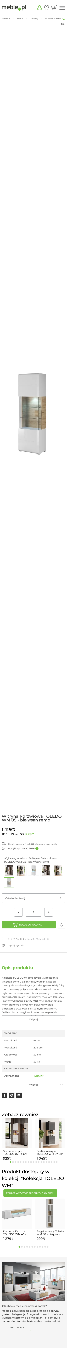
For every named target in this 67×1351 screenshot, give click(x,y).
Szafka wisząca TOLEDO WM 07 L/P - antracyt (50, 1152)
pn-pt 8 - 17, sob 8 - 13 (28, 939)
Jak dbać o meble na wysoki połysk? (24, 1306)
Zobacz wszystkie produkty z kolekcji (30, 1193)
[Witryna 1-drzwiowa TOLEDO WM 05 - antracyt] (58, 870)
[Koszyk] (54, 7)
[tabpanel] (17, 1139)
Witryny (38, 1075)
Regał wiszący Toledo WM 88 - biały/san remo (50, 1233)
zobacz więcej (16, 1327)
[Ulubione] (46, 7)
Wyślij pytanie (16, 945)
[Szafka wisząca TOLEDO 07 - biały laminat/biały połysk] (9, 870)
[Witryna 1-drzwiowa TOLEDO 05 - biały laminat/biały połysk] (46, 870)
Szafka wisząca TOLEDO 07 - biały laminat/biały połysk (16, 1152)
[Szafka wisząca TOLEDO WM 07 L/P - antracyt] (21, 870)
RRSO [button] (29, 834)
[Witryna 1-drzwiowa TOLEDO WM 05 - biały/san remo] (9, 882)
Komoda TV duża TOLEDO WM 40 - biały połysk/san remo (14, 1233)
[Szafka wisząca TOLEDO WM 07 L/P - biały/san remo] (33, 870)
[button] (61, 924)
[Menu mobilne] (62, 8)
